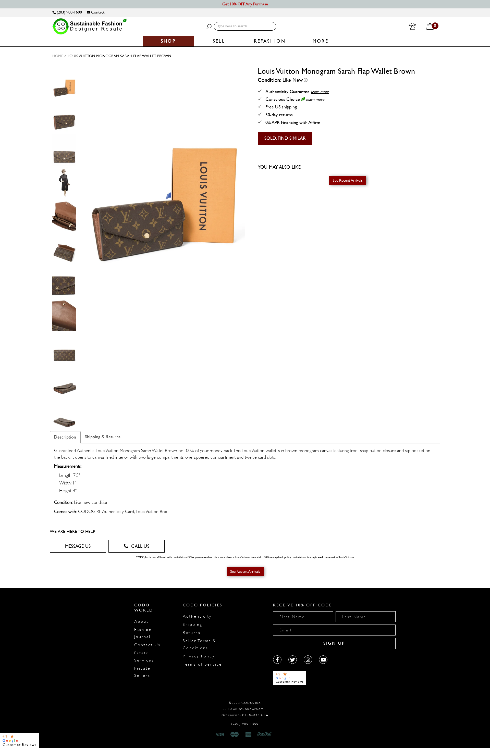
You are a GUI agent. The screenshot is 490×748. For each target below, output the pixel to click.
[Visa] (220, 734)
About (141, 621)
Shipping (192, 624)
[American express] (249, 734)
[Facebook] (277, 659)
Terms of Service (202, 664)
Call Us (140, 546)
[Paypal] (265, 734)
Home (57, 56)
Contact (97, 12)
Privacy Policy (199, 656)
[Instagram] (308, 659)
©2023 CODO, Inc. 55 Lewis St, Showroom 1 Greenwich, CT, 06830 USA (245, 709)
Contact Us (147, 645)
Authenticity (197, 616)
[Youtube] (323, 659)
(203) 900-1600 (69, 12)
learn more (320, 91)
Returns (192, 632)
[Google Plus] (292, 659)
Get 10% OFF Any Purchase (245, 4)
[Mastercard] (234, 734)
